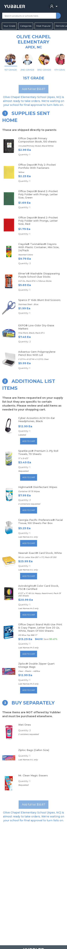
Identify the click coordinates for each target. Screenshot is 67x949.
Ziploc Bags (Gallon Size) (33, 750)
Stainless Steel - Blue (28, 304)
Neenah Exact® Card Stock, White (40, 552)
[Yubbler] (14, 6)
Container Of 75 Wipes (29, 491)
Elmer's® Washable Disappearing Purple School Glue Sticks (39, 275)
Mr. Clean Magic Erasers (33, 775)
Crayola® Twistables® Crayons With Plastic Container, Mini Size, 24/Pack (38, 247)
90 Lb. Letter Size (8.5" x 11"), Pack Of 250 (37, 557)
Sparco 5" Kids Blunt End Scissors (39, 299)
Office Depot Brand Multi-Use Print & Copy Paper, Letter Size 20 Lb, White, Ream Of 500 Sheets (40, 627)
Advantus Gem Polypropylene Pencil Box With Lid (36, 353)
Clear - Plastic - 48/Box (29, 671)
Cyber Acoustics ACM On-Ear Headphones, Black (36, 419)
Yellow (21, 172)
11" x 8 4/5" (23, 458)
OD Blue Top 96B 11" (27, 635)
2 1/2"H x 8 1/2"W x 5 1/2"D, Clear (33, 359)
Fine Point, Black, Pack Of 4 (31, 333)
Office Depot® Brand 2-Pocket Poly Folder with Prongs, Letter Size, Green (38, 194)
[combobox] (29, 16)
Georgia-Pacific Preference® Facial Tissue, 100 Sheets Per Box (40, 521)
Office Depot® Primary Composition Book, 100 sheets (37, 140)
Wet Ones (24, 724)
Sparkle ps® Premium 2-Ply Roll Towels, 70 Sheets (38, 452)
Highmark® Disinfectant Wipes (37, 487)
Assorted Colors (25, 254)
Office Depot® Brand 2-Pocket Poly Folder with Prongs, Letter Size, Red (38, 220)
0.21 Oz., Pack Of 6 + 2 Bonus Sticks (34, 281)
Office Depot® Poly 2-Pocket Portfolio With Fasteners (37, 166)
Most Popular (43, 25)
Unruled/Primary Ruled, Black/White (35, 146)
